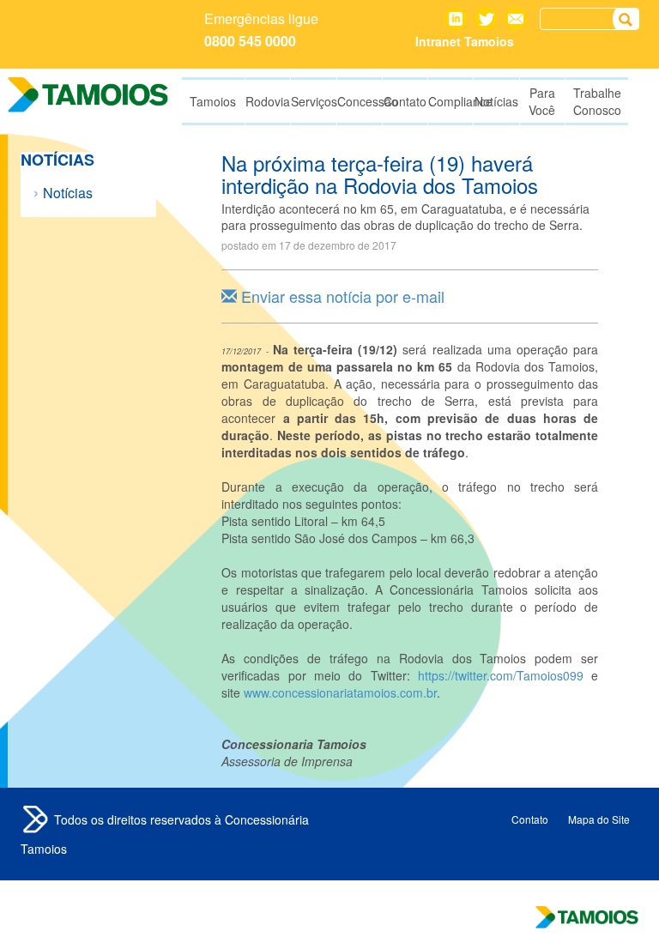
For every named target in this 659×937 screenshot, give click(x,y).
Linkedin (455, 19)
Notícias (68, 193)
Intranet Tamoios (464, 41)
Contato (516, 19)
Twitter (486, 19)
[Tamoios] (88, 94)
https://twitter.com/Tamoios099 (500, 675)
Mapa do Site (599, 819)
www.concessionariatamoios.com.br (340, 692)
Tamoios (35, 819)
